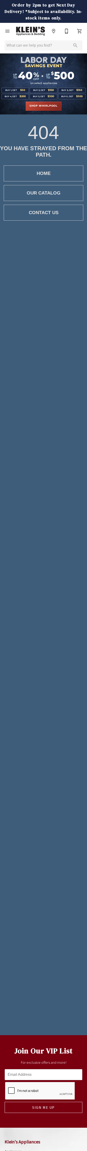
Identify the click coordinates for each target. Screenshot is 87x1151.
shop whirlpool (43, 106)
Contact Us (43, 212)
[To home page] (30, 31)
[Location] (53, 31)
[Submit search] (75, 45)
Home (44, 173)
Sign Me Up (43, 1107)
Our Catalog (44, 192)
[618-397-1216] (66, 31)
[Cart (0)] (79, 31)
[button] (7, 31)
